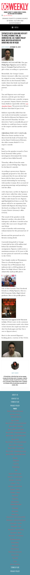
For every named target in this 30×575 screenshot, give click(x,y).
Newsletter (15, 511)
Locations (16, 464)
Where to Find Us (15, 564)
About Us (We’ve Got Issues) (15, 411)
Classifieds (15, 495)
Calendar (15, 458)
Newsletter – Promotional (16, 535)
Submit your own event (15, 552)
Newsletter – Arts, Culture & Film (16, 517)
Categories (16, 460)
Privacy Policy (15, 405)
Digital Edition (15, 502)
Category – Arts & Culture (15, 477)
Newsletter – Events (16, 523)
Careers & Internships (15, 473)
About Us (15, 395)
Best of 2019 (15, 439)
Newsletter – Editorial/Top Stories (16, 520)
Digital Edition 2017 (15, 504)
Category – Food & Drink (15, 486)
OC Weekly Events (15, 539)
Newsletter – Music (15, 532)
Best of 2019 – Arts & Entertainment (16, 442)
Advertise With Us (15, 414)
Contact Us (15, 398)
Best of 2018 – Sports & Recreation (16, 435)
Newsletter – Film (16, 526)
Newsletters (15, 514)
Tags (16, 470)
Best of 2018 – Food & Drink (16, 429)
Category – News (15, 492)
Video (15, 561)
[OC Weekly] (7, 15)
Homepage (15, 508)
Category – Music (15, 489)
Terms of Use (15, 402)
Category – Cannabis (15, 480)
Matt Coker (5, 47)
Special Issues (15, 549)
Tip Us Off (15, 558)
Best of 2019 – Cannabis (16, 445)
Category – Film (15, 483)
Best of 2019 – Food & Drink (16, 448)
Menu (16, 27)
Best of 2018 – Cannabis (16, 426)
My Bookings (16, 467)
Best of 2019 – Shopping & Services (16, 451)
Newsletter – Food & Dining (16, 529)
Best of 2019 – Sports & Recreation (16, 454)
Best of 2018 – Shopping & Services (16, 432)
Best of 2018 (15, 420)
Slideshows (15, 545)
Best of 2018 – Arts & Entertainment (16, 423)
